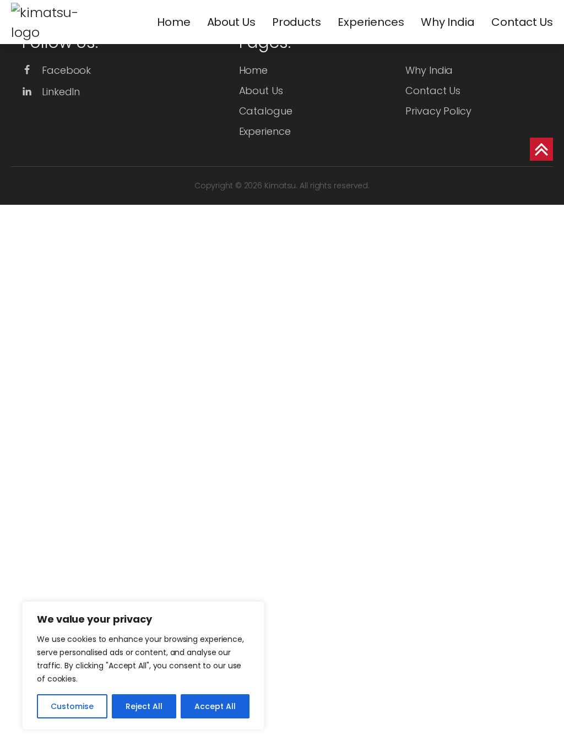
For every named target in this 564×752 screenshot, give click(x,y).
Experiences (371, 22)
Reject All (144, 706)
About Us (231, 22)
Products (296, 22)
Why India (448, 22)
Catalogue (265, 111)
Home (174, 22)
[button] (56, 70)
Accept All (215, 706)
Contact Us (522, 22)
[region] (143, 665)
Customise (72, 706)
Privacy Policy (438, 111)
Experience (265, 131)
